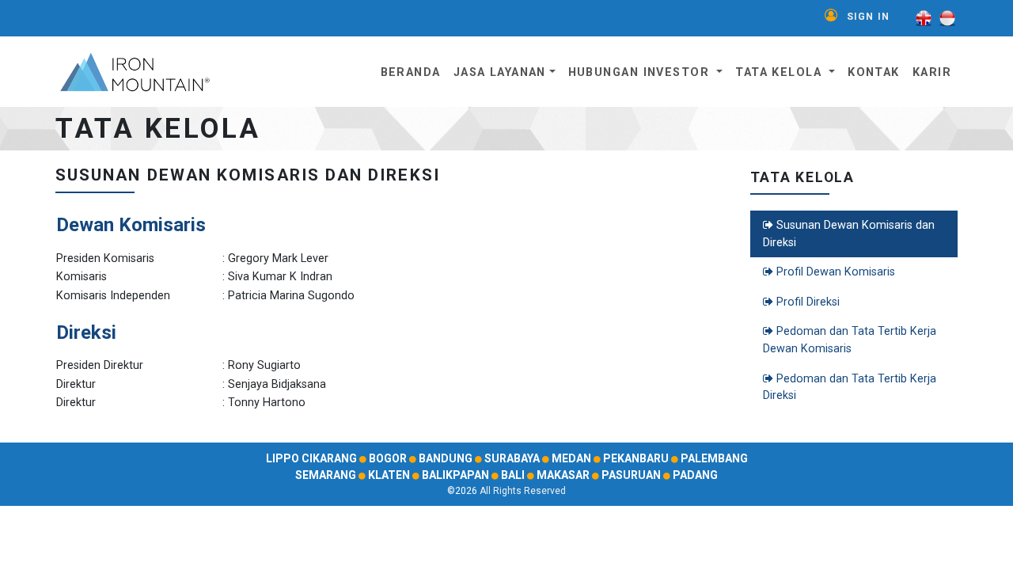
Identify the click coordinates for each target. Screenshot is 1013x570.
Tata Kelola (780, 72)
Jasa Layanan (499, 72)
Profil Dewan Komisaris (834, 272)
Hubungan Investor (641, 72)
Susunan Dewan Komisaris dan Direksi (849, 233)
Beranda (411, 72)
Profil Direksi (806, 302)
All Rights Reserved (523, 490)
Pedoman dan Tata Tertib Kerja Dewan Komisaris (849, 340)
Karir (931, 72)
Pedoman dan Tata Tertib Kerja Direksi (849, 387)
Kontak (874, 72)
